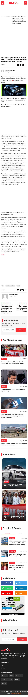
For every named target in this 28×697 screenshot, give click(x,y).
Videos (4, 683)
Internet (17, 679)
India (11, 679)
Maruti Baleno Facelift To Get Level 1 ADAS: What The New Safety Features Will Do (13, 486)
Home (2, 16)
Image (2, 254)
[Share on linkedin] (23, 65)
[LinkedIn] (20, 588)
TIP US (3, 668)
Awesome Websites (16, 693)
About (2, 665)
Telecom (4, 679)
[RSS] (20, 593)
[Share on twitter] (21, 65)
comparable (12, 80)
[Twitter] (20, 583)
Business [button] (8, 16)
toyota (18, 285)
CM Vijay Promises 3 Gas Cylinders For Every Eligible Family (13, 390)
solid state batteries (10, 285)
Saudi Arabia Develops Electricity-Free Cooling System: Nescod (18, 555)
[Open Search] (25, 3)
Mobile (11, 675)
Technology (12, 551)
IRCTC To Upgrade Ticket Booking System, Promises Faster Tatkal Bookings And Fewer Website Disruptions (12, 416)
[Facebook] (7, 583)
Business (12, 538)
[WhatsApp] (7, 588)
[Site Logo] (13, 3)
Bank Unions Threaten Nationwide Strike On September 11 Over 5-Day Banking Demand (12, 362)
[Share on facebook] (18, 65)
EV (2, 285)
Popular (20, 533)
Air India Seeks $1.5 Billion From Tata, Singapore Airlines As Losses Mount (14, 444)
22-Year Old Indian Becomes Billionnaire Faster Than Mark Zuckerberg (16, 567)
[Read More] (14, 350)
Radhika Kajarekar (10, 70)
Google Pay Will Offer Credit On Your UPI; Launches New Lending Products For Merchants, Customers (21, 308)
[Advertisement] (14, 10)
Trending (7, 533)
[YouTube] (7, 593)
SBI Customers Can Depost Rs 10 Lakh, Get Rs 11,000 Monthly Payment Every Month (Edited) (17, 542)
